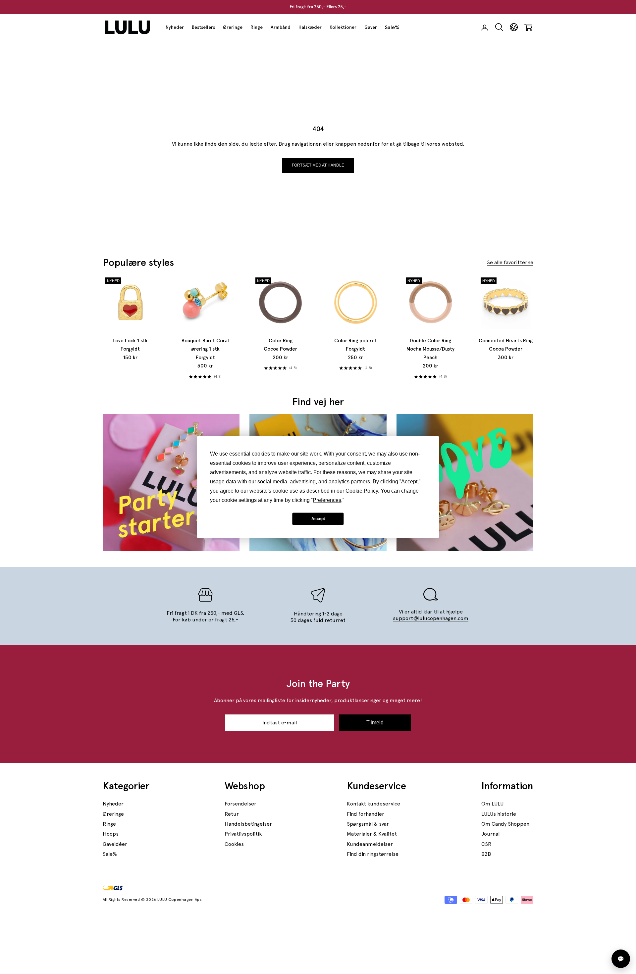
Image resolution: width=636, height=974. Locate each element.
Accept (318, 518)
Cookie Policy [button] (361, 491)
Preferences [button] (327, 500)
